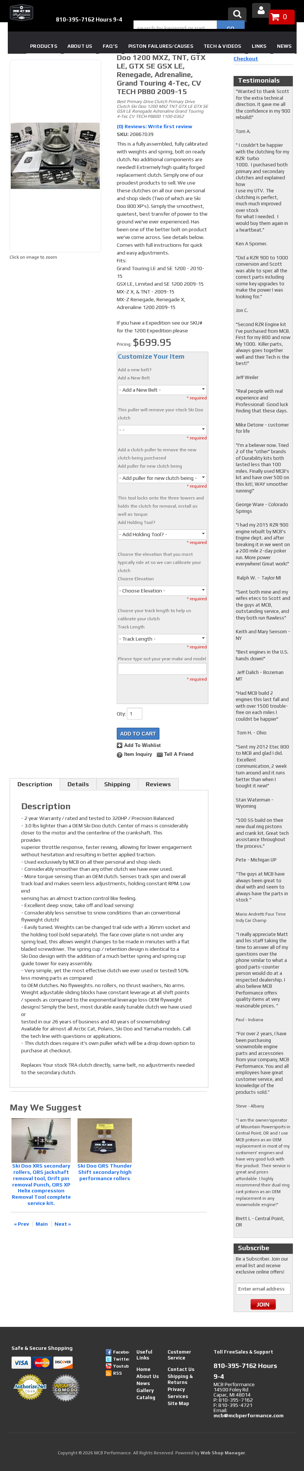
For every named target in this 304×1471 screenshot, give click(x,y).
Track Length (131, 627)
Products (43, 46)
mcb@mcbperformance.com (249, 1415)
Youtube (121, 1366)
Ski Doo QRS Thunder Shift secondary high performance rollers (104, 1172)
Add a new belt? (135, 369)
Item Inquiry (138, 754)
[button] (189, 28)
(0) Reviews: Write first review (154, 126)
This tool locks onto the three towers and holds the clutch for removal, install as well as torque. (161, 506)
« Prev (21, 1224)
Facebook (121, 1352)
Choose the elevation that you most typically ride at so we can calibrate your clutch (159, 562)
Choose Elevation (136, 578)
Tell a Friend (179, 754)
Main (42, 1224)
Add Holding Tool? (136, 522)
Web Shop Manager (223, 1452)
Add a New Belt (134, 378)
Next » (62, 1224)
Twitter (121, 1359)
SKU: (123, 134)
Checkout (246, 59)
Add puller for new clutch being (150, 466)
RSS (117, 1373)
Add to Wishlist (142, 745)
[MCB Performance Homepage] (21, 12)
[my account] (261, 10)
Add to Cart (138, 734)
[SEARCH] (231, 28)
